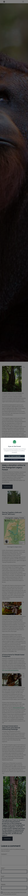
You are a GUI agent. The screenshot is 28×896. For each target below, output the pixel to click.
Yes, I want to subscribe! (14, 456)
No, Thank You (14, 459)
